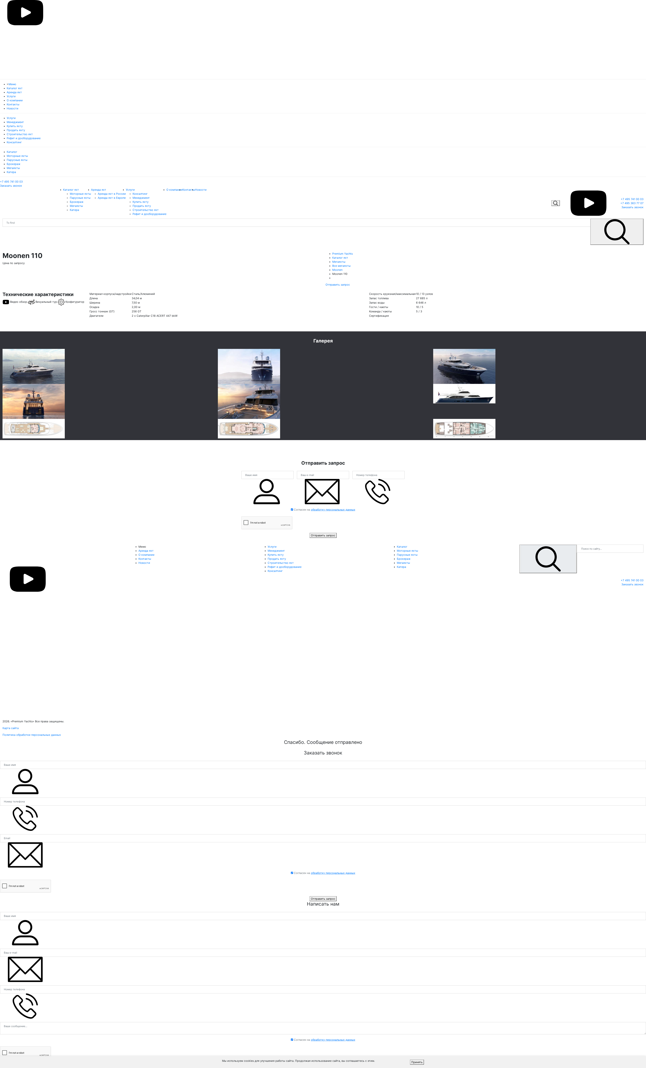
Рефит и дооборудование (24, 138)
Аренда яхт (14, 92)
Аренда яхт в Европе (112, 197)
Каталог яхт (15, 88)
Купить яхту (15, 126)
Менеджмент (15, 122)
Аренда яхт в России (112, 193)
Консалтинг (14, 142)
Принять (417, 1062)
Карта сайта (11, 728)
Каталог (12, 151)
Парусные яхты (17, 160)
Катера (11, 172)
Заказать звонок (11, 185)
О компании (15, 100)
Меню (12, 84)
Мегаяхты (13, 168)
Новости (12, 108)
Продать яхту (16, 130)
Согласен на (324, 509)
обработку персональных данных (333, 509)
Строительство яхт (20, 134)
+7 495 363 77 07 (631, 203)
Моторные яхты (17, 156)
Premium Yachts (342, 253)
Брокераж (13, 164)
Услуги (11, 96)
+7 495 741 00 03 (11, 181)
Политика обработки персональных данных (32, 734)
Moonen (337, 269)
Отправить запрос (338, 284)
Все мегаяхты (341, 265)
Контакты (13, 104)
